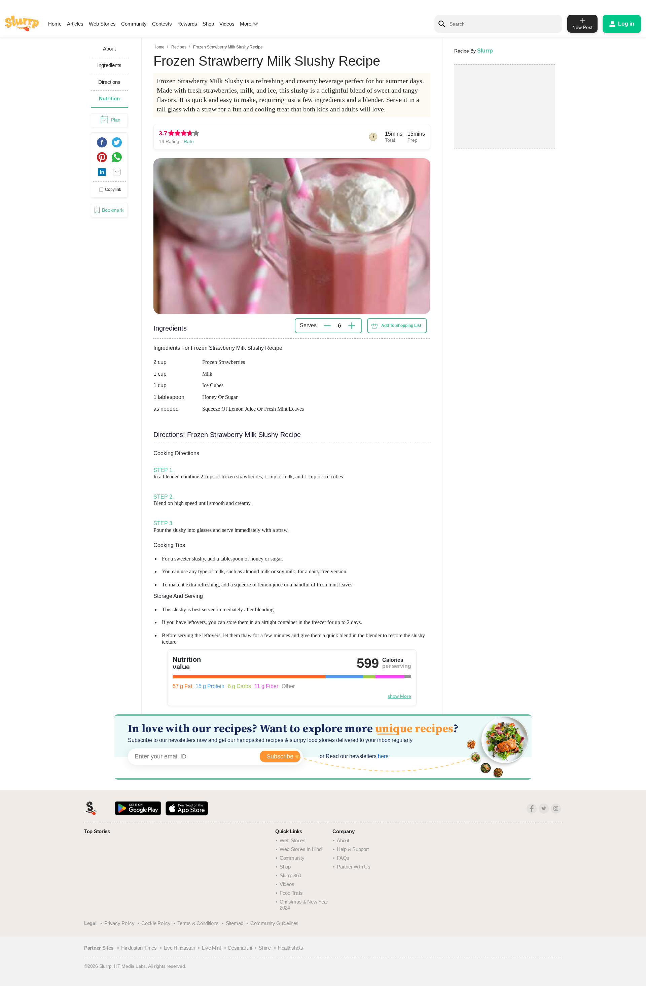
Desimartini (240, 948)
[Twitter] (544, 809)
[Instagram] (556, 809)
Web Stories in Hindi (301, 849)
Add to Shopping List (401, 325)
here (382, 756)
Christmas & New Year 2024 (304, 905)
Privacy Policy (119, 923)
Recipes (178, 47)
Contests (162, 24)
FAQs (343, 858)
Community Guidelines (274, 923)
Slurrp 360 (290, 875)
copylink (113, 189)
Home (55, 24)
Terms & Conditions (198, 923)
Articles (75, 24)
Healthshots (290, 948)
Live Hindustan (179, 948)
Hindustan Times (139, 948)
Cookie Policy (155, 923)
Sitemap (234, 923)
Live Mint (211, 948)
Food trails (291, 893)
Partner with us (353, 867)
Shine (265, 948)
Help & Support (353, 849)
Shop (208, 24)
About (343, 840)
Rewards (187, 24)
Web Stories (102, 24)
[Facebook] (532, 809)
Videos (227, 24)
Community (134, 24)
